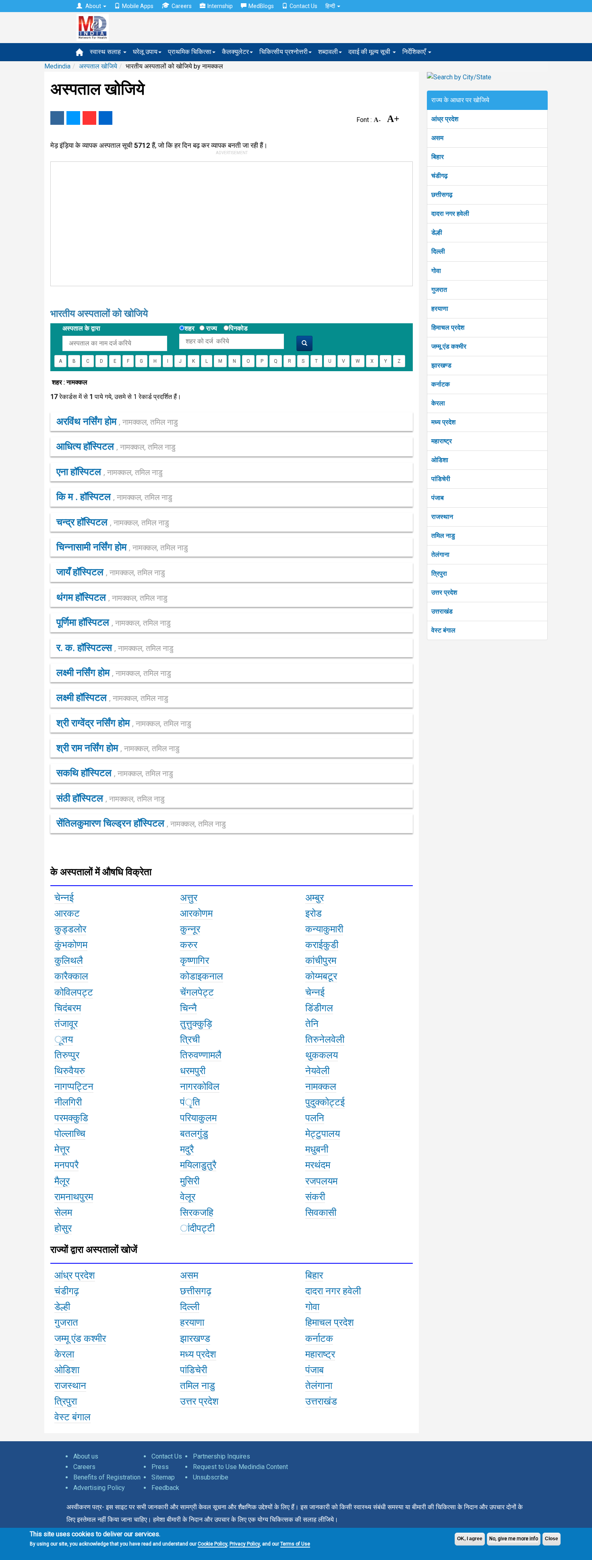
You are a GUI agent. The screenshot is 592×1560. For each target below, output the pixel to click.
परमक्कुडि (71, 1118)
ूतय (63, 1039)
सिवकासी (320, 1212)
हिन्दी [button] (330, 6)
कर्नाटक (440, 384)
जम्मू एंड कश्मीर (448, 346)
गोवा (436, 271)
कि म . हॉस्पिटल (114, 496)
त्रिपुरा (439, 573)
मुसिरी (189, 1181)
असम (437, 138)
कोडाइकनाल (201, 976)
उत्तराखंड (442, 611)
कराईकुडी (321, 944)
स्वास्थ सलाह (106, 52)
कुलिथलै (68, 960)
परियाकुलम (198, 1118)
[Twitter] (73, 118)
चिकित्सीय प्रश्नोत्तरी (283, 52)
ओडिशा (439, 460)
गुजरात (439, 289)
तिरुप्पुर (66, 1055)
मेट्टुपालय (322, 1133)
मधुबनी (316, 1149)
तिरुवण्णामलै (200, 1055)
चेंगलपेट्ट (197, 992)
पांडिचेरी (440, 479)
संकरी (315, 1197)
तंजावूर (66, 1023)
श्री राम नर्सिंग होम (118, 748)
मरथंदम (317, 1165)
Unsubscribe (210, 1477)
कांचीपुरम (320, 960)
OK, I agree (469, 1538)
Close (551, 1538)
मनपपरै (66, 1165)
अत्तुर (188, 897)
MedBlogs (261, 6)
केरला (438, 403)
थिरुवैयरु (69, 1071)
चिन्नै (188, 1008)
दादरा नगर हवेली (450, 213)
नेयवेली (317, 1071)
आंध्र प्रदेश (444, 119)
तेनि (312, 1023)
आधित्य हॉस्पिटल (116, 446)
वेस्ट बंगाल (443, 630)
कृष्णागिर (194, 960)
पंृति (190, 1102)
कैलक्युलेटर (235, 52)
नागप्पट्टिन (73, 1086)
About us (85, 1456)
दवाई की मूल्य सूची (370, 52)
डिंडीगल (319, 1008)
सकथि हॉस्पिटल (114, 773)
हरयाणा (439, 308)
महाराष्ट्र (441, 441)
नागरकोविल (199, 1086)
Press (160, 1467)
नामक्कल (320, 1086)
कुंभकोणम (70, 944)
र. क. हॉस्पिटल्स (115, 647)
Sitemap (163, 1477)
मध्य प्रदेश (443, 422)
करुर (188, 944)
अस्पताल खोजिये (98, 66)
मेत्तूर (62, 1149)
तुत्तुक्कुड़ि (196, 1023)
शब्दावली (328, 52)
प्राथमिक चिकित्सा (189, 52)
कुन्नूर (190, 929)
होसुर (63, 1228)
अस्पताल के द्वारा (81, 328)
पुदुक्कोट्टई (325, 1102)
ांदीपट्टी (197, 1228)
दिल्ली (438, 251)
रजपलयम (321, 1181)
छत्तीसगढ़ (442, 194)
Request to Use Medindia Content (240, 1467)
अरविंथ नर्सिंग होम (117, 421)
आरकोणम (196, 913)
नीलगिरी (68, 1102)
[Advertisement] (228, 222)
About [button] (93, 6)
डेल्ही (436, 232)
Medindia (57, 66)
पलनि (314, 1118)
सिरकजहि (196, 1212)
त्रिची (190, 1039)
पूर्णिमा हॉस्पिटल (113, 622)
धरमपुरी (192, 1071)
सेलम (63, 1212)
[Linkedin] (105, 118)
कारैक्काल (71, 976)
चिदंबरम (67, 1008)
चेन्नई (64, 897)
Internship (220, 6)
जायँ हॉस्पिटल (110, 572)
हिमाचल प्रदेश (447, 327)
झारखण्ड (441, 365)
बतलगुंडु (194, 1133)
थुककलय (321, 1055)
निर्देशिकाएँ (414, 52)
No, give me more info (513, 1538)
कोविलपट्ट (73, 992)
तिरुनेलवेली (324, 1039)
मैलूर (62, 1181)
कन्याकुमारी (324, 929)
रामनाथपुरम (73, 1197)
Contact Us (303, 6)
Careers (182, 6)
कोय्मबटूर (321, 976)
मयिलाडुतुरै (198, 1165)
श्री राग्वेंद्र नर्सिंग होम (123, 723)
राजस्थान (442, 517)
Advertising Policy (99, 1488)
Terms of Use (295, 1544)
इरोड (313, 913)
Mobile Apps (137, 6)
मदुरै (187, 1149)
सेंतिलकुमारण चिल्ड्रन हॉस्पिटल (141, 823)
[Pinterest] (89, 118)
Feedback (165, 1488)
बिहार (437, 157)
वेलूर (187, 1197)
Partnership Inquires (221, 1456)
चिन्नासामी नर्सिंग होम (122, 547)
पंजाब (437, 498)
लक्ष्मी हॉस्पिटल (112, 697)
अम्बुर (314, 897)
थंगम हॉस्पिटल (112, 597)
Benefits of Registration (107, 1477)
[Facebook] (57, 118)
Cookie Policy (212, 1544)
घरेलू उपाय (145, 52)
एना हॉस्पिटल (109, 471)
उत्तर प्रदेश (444, 592)
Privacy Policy (245, 1544)
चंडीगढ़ (439, 176)
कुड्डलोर (70, 929)
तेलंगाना (440, 554)
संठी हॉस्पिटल (110, 798)
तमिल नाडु (443, 535)
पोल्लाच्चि (69, 1133)
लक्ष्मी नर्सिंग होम (113, 672)
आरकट (67, 913)
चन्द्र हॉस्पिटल (112, 522)
